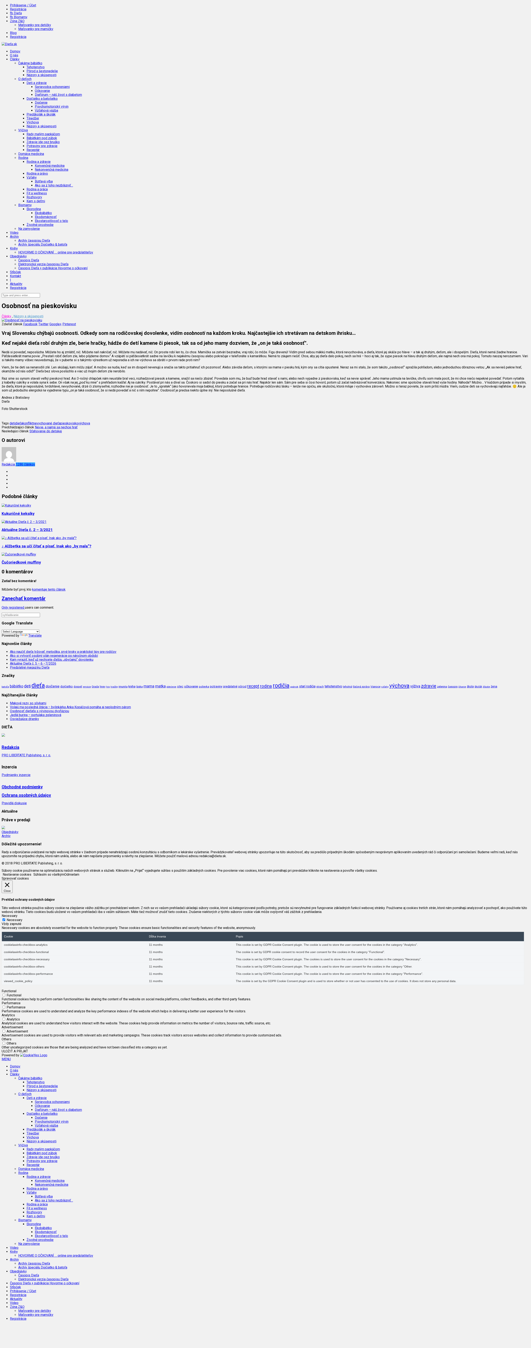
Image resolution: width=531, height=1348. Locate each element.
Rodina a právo (37, 174)
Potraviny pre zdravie (42, 146)
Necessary (14, 920)
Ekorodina (34, 1224)
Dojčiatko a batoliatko (42, 1114)
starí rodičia (307, 686)
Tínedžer (33, 118)
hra (108, 686)
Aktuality (16, 284)
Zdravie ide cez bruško (43, 142)
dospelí (78, 686)
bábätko (16, 686)
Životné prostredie (40, 225)
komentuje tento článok (49, 589)
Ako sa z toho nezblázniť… (54, 185)
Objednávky (10, 832)
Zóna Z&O (17, 1307)
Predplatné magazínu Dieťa (29, 667)
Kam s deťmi (36, 201)
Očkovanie (42, 91)
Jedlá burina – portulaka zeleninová (35, 715)
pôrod (242, 686)
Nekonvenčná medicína (51, 170)
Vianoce (375, 686)
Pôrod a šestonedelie (42, 71)
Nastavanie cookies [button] (17, 874)
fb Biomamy (18, 17)
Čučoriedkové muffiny (21, 562)
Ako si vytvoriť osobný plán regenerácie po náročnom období (54, 656)
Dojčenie (41, 103)
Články (6, 316)
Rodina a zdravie (39, 1177)
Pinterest (69, 324)
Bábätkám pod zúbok (42, 138)
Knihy (14, 1252)
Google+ (55, 324)
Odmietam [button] (71, 874)
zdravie (428, 686)
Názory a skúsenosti (41, 75)
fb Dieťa (16, 13)
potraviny (216, 686)
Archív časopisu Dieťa (34, 241)
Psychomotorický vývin (51, 106)
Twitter (43, 324)
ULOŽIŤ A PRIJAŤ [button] (15, 1051)
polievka (204, 686)
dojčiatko (66, 686)
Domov (15, 51)
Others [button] (6, 1039)
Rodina (23, 1173)
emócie (87, 686)
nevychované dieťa (46, 423)
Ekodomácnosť (46, 217)
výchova (84, 423)
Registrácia (18, 9)
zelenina (442, 686)
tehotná (347, 686)
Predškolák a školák (41, 114)
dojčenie (53, 686)
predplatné (230, 686)
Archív (6, 836)
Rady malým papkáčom (43, 134)
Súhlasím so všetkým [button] (48, 874)
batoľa (5, 686)
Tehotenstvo (36, 67)
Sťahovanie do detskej (45, 431)
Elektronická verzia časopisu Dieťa (43, 264)
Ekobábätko (43, 213)
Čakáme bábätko (30, 1078)
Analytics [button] (8, 1015)
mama (149, 686)
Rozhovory (34, 197)
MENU (6, 1059)
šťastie (486, 686)
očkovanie (191, 686)
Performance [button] (11, 1003)
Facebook (30, 324)
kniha (131, 686)
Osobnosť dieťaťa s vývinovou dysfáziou (39, 711)
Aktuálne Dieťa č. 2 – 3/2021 (27, 530)
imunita (123, 686)
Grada (95, 686)
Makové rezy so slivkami (28, 703)
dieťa (19, 423)
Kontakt (15, 276)
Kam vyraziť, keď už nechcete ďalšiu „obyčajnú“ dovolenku (51, 660)
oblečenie (171, 686)
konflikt (28, 423)
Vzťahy (32, 1192)
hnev (102, 686)
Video (14, 233)
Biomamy (25, 1220)
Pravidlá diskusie (14, 803)
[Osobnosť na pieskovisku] (22, 320)
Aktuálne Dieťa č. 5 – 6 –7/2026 (33, 663)
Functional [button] (9, 991)
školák (478, 686)
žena (494, 686)
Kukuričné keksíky (18, 513)
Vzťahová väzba (46, 110)
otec (180, 686)
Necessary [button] (9, 916)
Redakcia (18, 464)
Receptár (33, 150)
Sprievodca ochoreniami (52, 87)
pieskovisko (69, 423)
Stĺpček (15, 272)
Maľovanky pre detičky (34, 25)
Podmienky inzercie (16, 775)
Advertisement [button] (12, 1027)
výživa (415, 686)
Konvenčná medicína (50, 166)
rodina (266, 686)
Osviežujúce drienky (24, 719)
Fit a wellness (37, 193)
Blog (13, 33)
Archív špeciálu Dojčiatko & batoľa (42, 244)
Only (5, 607)
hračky (114, 686)
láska (139, 686)
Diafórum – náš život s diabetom (58, 95)
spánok (294, 686)
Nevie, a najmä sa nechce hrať (56, 427)
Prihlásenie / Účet (23, 5)
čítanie (462, 686)
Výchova (33, 122)
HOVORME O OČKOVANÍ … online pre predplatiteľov (55, 252)
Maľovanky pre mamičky (35, 29)
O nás (14, 55)
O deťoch (25, 1094)
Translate (35, 635)
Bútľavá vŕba (44, 181)
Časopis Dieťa (28, 260)
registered (17, 607)
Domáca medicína (31, 154)
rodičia (281, 685)
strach (320, 686)
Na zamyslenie (29, 229)
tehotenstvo (333, 686)
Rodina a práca (37, 189)
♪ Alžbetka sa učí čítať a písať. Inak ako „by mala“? (46, 546)
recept (253, 686)
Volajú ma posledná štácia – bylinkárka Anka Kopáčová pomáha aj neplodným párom (70, 707)
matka (160, 686)
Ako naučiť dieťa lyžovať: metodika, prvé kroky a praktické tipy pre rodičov (63, 652)
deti (12, 423)
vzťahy (385, 686)
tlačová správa (361, 686)
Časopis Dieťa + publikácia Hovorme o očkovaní (53, 268)
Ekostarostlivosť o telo (51, 221)
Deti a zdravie (37, 1098)
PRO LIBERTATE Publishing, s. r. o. (26, 755)
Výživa (23, 1145)
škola (470, 686)
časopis (453, 686)
